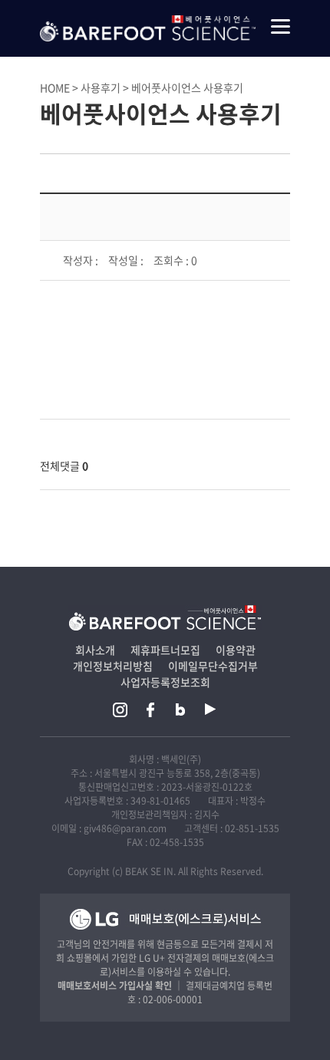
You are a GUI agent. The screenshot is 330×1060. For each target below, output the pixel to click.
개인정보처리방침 (113, 665)
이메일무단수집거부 (213, 665)
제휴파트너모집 (165, 649)
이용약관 (236, 649)
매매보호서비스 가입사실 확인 (115, 986)
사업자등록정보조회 (165, 682)
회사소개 (95, 649)
